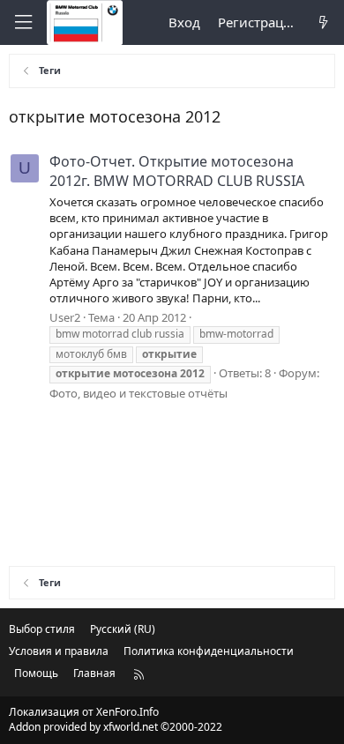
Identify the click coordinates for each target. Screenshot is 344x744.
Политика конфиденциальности (208, 651)
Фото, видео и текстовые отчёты (138, 393)
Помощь (36, 673)
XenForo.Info (127, 711)
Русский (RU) (122, 628)
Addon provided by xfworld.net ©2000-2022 (115, 726)
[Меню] (23, 22)
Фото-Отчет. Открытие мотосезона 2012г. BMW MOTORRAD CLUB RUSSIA (176, 171)
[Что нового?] (323, 22)
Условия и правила (58, 651)
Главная (94, 673)
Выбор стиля (42, 628)
